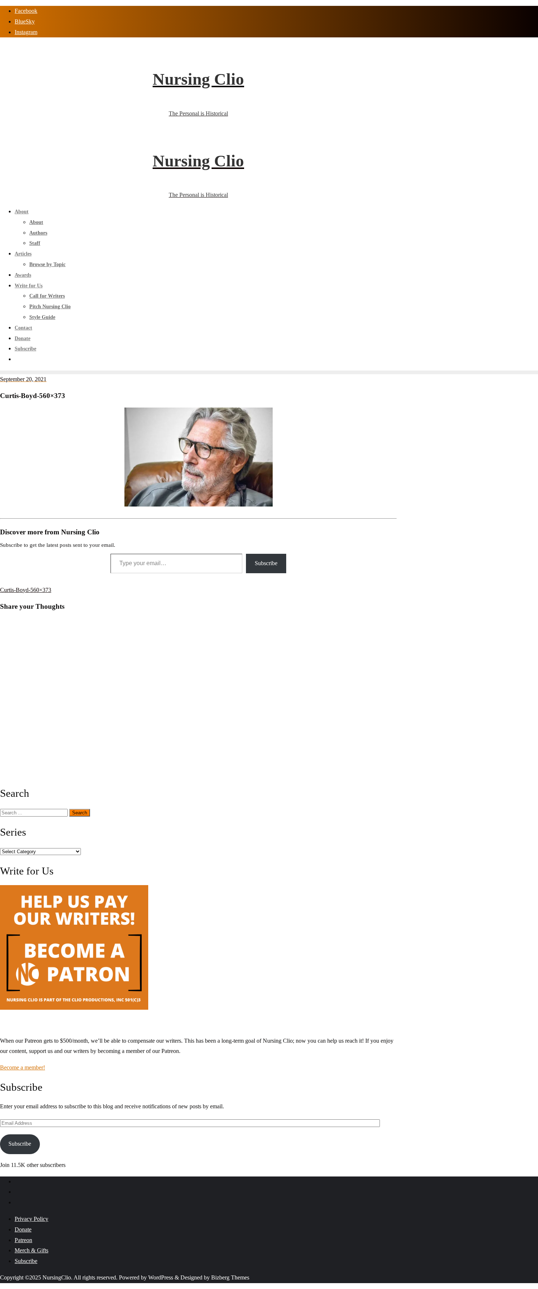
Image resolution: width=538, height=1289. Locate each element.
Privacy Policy (31, 1219)
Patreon (23, 1240)
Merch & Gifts (31, 1250)
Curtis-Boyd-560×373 (25, 590)
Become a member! (22, 1067)
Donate (23, 1229)
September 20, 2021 (23, 379)
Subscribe (266, 563)
